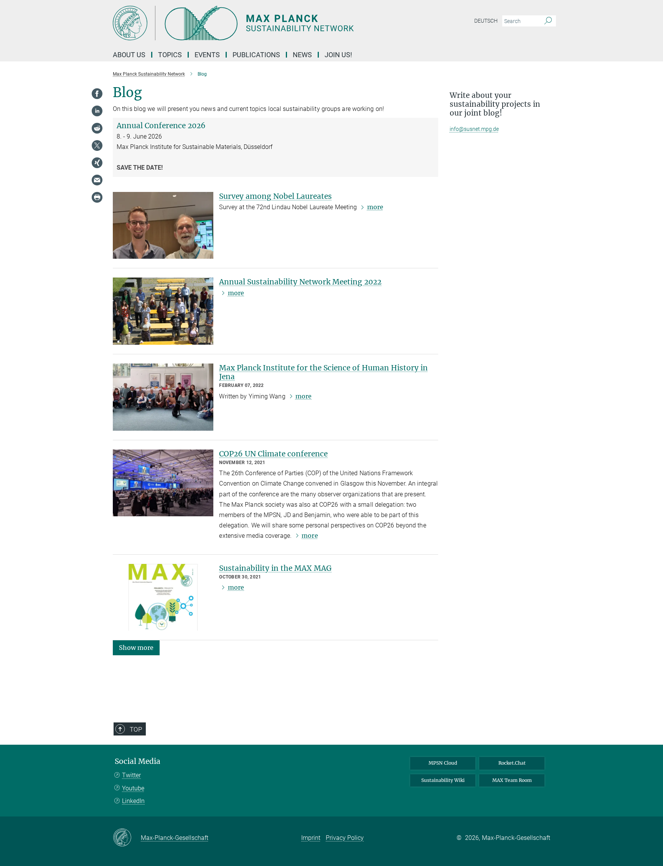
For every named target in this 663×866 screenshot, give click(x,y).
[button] (136, 647)
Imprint (310, 837)
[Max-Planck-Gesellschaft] (127, 838)
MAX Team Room (512, 780)
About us (129, 55)
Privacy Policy (345, 837)
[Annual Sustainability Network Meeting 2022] (163, 311)
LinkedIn (133, 801)
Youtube (133, 788)
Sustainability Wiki (443, 780)
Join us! (338, 55)
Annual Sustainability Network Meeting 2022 (300, 281)
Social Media (137, 761)
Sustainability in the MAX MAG (275, 568)
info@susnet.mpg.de (474, 129)
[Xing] (97, 163)
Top (136, 729)
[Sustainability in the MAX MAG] (163, 597)
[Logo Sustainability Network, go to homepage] (257, 23)
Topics (170, 55)
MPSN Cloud (443, 763)
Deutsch (486, 21)
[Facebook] (97, 93)
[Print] (97, 197)
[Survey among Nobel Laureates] (163, 225)
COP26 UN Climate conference (273, 453)
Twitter (131, 775)
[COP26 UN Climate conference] (163, 483)
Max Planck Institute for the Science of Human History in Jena (323, 372)
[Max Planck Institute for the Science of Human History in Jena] (163, 397)
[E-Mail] (97, 180)
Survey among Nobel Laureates (275, 196)
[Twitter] (97, 145)
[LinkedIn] (97, 111)
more (375, 207)
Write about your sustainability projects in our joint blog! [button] (495, 104)
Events (207, 55)
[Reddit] (97, 128)
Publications (256, 55)
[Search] (548, 21)
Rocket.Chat (512, 763)
